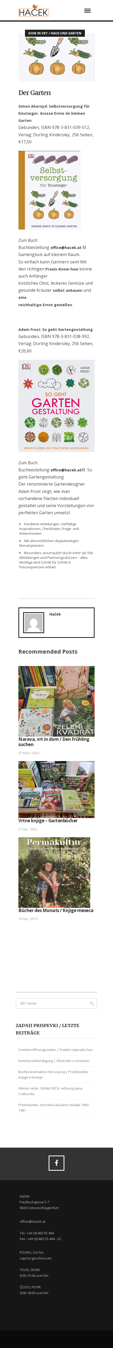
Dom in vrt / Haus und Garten (54, 33)
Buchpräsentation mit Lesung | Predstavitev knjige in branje (53, 1074)
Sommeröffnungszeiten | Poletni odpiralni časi (55, 1049)
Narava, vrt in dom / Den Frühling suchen (53, 741)
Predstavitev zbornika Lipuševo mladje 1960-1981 (53, 1107)
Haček (55, 614)
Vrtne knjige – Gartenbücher (48, 821)
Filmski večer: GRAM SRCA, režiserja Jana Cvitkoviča (50, 1091)
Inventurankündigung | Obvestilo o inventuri (53, 1060)
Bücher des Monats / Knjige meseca (56, 910)
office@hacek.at (65, 247)
